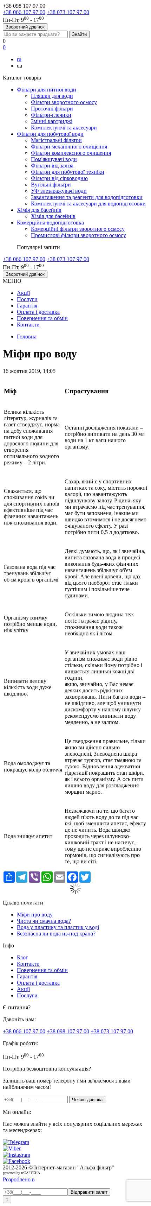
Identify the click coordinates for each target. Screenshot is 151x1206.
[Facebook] (16, 1161)
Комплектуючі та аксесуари (64, 128)
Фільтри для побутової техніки (67, 172)
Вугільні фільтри (51, 185)
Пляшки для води (52, 96)
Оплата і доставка (38, 312)
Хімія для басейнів (39, 210)
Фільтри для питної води (46, 90)
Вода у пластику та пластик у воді (58, 927)
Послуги (27, 299)
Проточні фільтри (52, 109)
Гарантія (27, 306)
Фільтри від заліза (52, 166)
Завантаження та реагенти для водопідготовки (87, 197)
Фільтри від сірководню (59, 178)
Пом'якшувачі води (54, 159)
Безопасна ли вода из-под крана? (56, 934)
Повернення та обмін (42, 318)
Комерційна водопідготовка (50, 223)
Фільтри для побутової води (50, 134)
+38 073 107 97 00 (68, 12)
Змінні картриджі (51, 121)
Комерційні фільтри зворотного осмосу (78, 229)
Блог (22, 957)
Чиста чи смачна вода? (44, 921)
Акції (23, 293)
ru (19, 59)
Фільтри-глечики (51, 115)
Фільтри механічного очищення (69, 147)
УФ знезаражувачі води (59, 191)
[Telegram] (16, 1142)
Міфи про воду (35, 915)
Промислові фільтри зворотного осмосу (78, 235)
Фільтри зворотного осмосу (64, 102)
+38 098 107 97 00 (68, 1031)
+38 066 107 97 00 (24, 12)
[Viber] (12, 1148)
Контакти (28, 325)
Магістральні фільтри (56, 140)
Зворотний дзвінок (25, 27)
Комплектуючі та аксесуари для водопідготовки (88, 204)
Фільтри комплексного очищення (71, 153)
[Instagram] (16, 1155)
